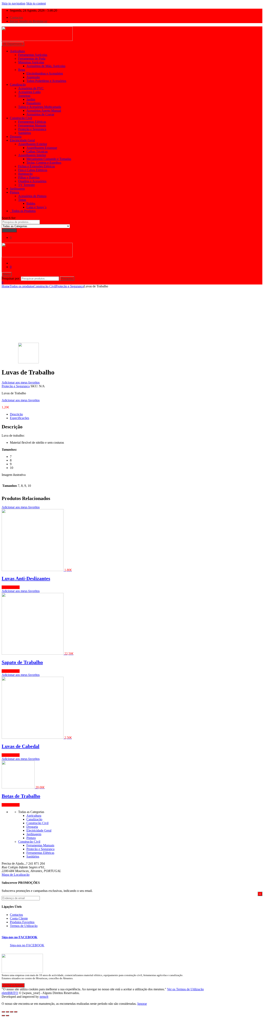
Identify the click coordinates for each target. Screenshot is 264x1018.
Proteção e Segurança (32, 129)
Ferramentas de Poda (31, 58)
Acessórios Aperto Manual (43, 110)
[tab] (136, 414)
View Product (11, 587)
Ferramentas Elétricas (32, 121)
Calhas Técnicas (37, 151)
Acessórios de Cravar (40, 114)
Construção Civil (21, 118)
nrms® (44, 996)
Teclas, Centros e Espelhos (43, 162)
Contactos (16, 17)
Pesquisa (67, 278)
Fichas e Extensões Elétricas (36, 166)
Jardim (30, 99)
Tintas (22, 199)
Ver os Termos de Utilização (185, 989)
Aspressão (33, 77)
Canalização (18, 84)
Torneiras (24, 95)
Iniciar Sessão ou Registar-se (28, 21)
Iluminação (25, 173)
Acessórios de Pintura (32, 196)
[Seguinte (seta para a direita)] (7, 1015)
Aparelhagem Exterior (32, 144)
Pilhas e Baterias (29, 177)
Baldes (30, 203)
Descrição (16, 414)
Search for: (9, 218)
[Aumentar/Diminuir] (15, 1011)
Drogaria (15, 136)
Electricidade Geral (22, 140)
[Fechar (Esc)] (3, 1011)
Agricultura (17, 51)
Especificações (19, 418)
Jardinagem (17, 188)
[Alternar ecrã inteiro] (11, 1011)
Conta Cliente (19, 918)
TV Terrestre (26, 185)
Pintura (14, 192)
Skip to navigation (13, 3)
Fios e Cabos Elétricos (32, 170)
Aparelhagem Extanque (41, 147)
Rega (21, 69)
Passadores (33, 103)
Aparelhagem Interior (32, 155)
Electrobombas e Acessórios (44, 73)
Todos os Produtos (23, 211)
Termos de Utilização (24, 926)
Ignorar (142, 1003)
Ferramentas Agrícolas (32, 55)
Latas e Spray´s (36, 207)
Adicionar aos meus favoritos (21, 382)
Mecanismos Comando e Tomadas (48, 159)
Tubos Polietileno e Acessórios (46, 81)
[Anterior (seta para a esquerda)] (3, 1015)
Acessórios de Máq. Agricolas (45, 66)
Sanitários (24, 133)
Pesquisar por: (11, 278)
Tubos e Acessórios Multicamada (39, 107)
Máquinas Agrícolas (31, 62)
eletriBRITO (10, 993)
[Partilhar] (7, 1011)
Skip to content (36, 3)
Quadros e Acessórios (32, 181)
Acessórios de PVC (31, 88)
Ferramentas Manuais (32, 125)
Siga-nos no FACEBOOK (19, 937)
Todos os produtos (22, 286)
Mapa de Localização (15, 874)
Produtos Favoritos (22, 922)
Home (6, 286)
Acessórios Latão (29, 92)
